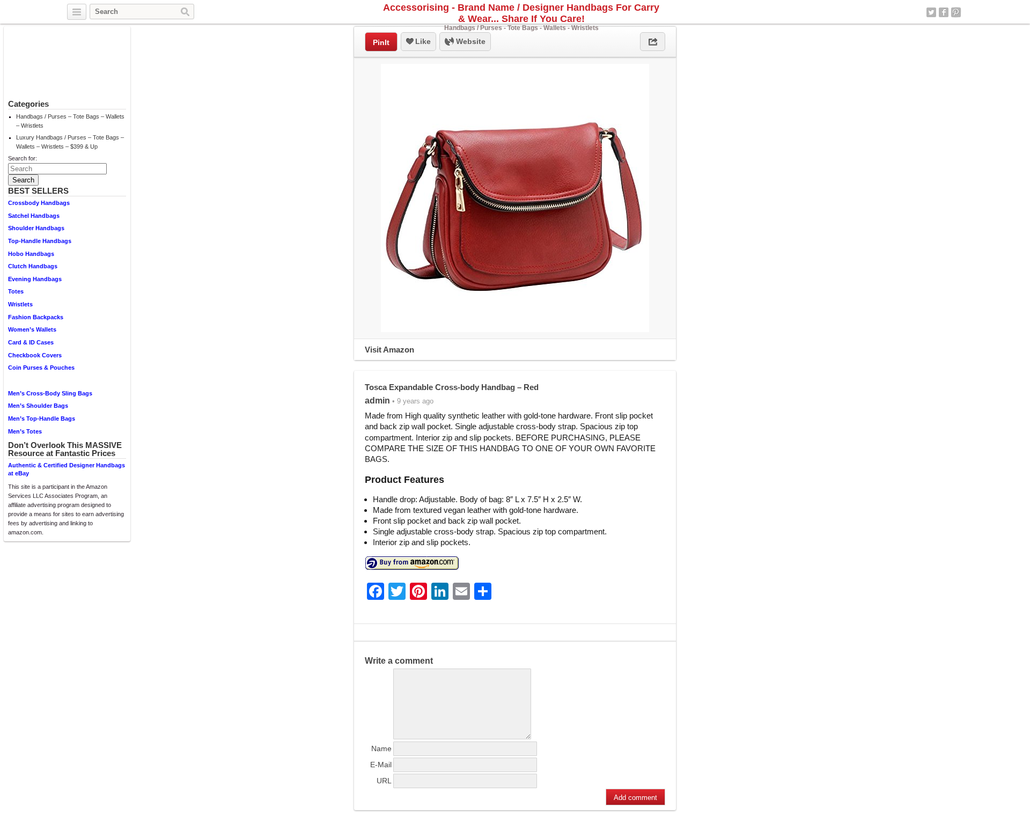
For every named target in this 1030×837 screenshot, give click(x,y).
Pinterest (956, 12)
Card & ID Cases (31, 342)
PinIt (381, 42)
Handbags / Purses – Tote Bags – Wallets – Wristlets (70, 121)
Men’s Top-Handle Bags (41, 418)
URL (384, 780)
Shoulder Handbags (36, 228)
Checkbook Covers (35, 355)
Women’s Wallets (32, 329)
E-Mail (381, 764)
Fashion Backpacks (35, 317)
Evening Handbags (35, 279)
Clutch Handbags (32, 266)
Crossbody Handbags (39, 203)
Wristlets (20, 304)
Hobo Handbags (31, 254)
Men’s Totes (25, 431)
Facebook (943, 12)
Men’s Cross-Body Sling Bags (50, 393)
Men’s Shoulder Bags (38, 405)
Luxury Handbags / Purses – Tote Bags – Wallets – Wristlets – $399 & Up (70, 142)
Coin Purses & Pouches (41, 367)
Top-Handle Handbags (39, 241)
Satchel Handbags (34, 215)
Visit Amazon (389, 349)
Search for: (22, 158)
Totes (16, 291)
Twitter (931, 12)
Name (381, 748)
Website (469, 41)
